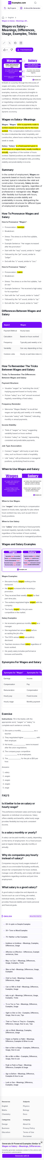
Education (6, 1132)
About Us (26, 1124)
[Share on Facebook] (15, 43)
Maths (4, 1110)
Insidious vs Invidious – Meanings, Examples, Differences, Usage (22, 944)
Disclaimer (27, 1136)
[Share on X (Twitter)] (10, 43)
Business (5, 1128)
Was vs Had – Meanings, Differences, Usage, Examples (22, 970)
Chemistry (6, 1114)
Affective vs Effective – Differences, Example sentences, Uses (22, 953)
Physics (26, 1106)
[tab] (10, 8)
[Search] (35, 3)
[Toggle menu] (4, 2)
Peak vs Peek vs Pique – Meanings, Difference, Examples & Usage (19, 1066)
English (11, 17)
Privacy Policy (29, 1128)
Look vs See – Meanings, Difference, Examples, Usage (19, 1083)
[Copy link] (4, 43)
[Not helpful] (11, 50)
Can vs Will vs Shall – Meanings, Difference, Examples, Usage (22, 988)
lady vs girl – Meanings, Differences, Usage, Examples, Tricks (22, 997)
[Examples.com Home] (17, 2)
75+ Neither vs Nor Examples (17, 937)
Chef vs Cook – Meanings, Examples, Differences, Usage (19, 979)
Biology (26, 1110)
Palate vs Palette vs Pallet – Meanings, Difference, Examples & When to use (20, 1040)
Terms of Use (28, 1132)
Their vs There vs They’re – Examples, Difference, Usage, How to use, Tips (20, 1023)
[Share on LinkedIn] (21, 43)
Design (5, 1124)
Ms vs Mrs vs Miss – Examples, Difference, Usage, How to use (21, 1057)
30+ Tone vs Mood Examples (16, 930)
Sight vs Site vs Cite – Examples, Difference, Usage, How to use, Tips (22, 1014)
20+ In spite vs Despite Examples (18, 924)
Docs (25, 1114)
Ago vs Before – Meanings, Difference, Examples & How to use (20, 1075)
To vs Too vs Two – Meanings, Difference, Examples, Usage (21, 1005)
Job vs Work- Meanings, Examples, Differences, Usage (19, 1031)
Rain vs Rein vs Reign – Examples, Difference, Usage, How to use (22, 1049)
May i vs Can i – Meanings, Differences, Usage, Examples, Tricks (20, 962)
